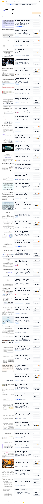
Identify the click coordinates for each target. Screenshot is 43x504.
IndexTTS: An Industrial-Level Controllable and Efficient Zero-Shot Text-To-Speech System (22, 327)
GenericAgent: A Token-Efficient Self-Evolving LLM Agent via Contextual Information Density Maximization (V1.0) (22, 385)
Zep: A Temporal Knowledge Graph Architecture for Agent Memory (23, 413)
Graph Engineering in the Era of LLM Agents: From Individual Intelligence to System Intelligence (23, 251)
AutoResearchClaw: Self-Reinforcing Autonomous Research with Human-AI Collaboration (23, 366)
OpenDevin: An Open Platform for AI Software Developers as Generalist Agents (22, 107)
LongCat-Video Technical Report (22, 98)
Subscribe (31, 4)
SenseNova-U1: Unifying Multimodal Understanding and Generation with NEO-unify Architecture (22, 136)
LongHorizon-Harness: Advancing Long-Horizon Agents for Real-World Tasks (22, 146)
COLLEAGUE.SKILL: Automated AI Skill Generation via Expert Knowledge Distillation (22, 126)
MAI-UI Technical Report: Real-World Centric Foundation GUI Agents (22, 442)
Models (26, 502)
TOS (10, 502)
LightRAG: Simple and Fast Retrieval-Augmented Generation (22, 490)
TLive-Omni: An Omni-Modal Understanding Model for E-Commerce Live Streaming (21, 117)
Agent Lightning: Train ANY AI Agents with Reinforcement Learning (21, 260)
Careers (20, 502)
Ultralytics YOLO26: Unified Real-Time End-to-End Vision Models (22, 432)
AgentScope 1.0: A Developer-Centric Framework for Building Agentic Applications (22, 155)
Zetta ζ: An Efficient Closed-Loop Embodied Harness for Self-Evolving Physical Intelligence (22, 289)
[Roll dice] (39, 16)
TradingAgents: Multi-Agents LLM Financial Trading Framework (22, 69)
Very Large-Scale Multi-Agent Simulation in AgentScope (21, 174)
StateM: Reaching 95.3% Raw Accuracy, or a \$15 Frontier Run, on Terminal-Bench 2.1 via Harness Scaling (23, 222)
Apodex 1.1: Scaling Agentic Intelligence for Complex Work (22, 31)
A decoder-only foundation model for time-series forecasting (22, 279)
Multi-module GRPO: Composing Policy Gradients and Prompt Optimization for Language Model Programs (22, 471)
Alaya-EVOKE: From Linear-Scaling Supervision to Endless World (23, 461)
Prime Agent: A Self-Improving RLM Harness (20, 50)
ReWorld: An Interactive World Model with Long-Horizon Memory (23, 337)
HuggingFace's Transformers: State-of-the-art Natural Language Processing (23, 423)
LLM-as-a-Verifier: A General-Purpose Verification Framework (22, 88)
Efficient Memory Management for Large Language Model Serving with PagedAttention (23, 165)
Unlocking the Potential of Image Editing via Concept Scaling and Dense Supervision (22, 308)
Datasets (30, 502)
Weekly (6, 13)
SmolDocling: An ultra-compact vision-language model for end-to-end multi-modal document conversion (23, 241)
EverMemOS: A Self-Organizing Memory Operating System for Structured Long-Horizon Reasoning (22, 404)
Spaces (33, 502)
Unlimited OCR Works (20, 213)
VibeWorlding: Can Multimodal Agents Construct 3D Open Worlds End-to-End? (22, 480)
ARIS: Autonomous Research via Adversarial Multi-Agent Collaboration (21, 298)
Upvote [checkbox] (36, 21)
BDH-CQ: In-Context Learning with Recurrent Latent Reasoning (22, 40)
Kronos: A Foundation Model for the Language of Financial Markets (23, 232)
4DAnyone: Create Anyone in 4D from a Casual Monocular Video (22, 60)
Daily (3, 13)
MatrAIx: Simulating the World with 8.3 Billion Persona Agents (22, 318)
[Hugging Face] (23, 502)
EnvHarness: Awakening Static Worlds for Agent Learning (22, 193)
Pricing (37, 502)
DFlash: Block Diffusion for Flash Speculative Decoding (21, 452)
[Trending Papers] (12, 13)
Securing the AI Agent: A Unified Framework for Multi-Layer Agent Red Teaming (22, 79)
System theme (6, 502)
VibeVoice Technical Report (21, 346)
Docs (40, 502)
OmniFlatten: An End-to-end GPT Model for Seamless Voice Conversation (22, 356)
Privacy (13, 502)
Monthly (9, 13)
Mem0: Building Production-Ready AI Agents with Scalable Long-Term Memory (23, 203)
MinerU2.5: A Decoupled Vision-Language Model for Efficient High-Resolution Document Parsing (23, 184)
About (17, 502)
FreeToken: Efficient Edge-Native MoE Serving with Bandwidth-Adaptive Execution (22, 21)
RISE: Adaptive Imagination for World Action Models (21, 394)
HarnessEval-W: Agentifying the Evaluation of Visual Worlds (22, 375)
